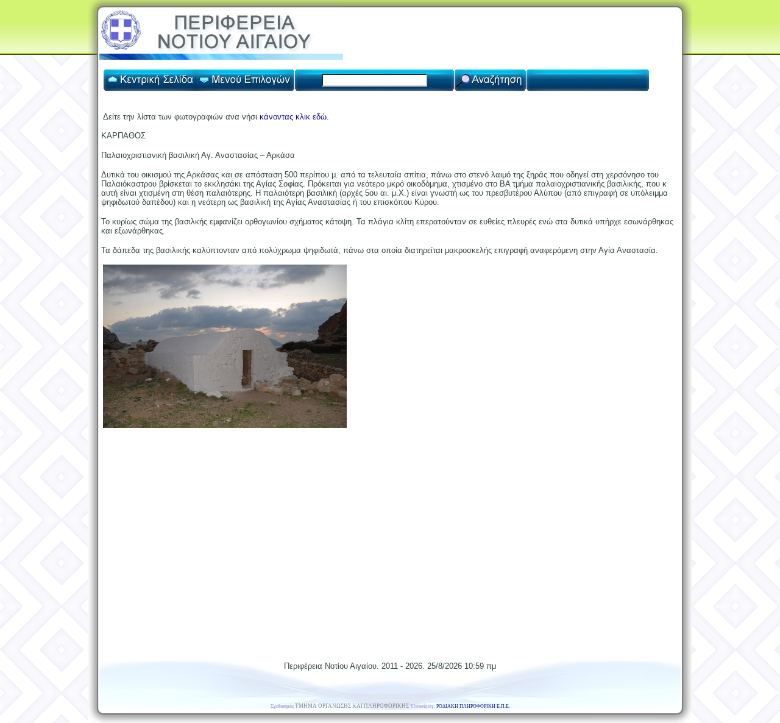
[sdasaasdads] (225, 425)
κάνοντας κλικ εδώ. (294, 116)
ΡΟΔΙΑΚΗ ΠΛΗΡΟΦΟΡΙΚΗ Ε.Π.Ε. (473, 706)
